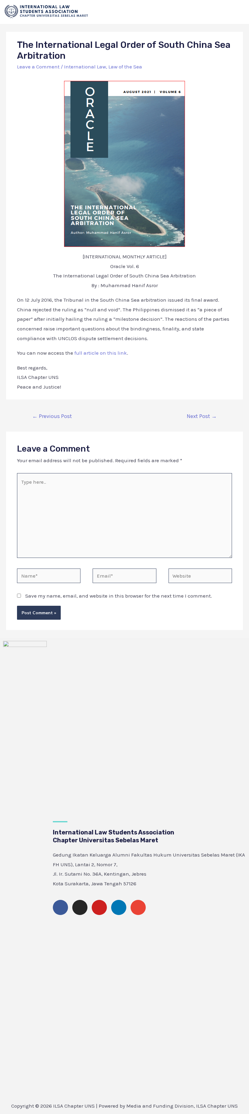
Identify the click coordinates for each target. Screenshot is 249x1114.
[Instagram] (79, 907)
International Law (85, 67)
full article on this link (100, 353)
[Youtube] (99, 907)
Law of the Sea (125, 67)
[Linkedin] (118, 907)
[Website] (200, 577)
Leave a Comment (38, 67)
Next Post (202, 416)
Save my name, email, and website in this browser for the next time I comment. (118, 596)
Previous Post (52, 416)
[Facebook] (60, 907)
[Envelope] (138, 907)
